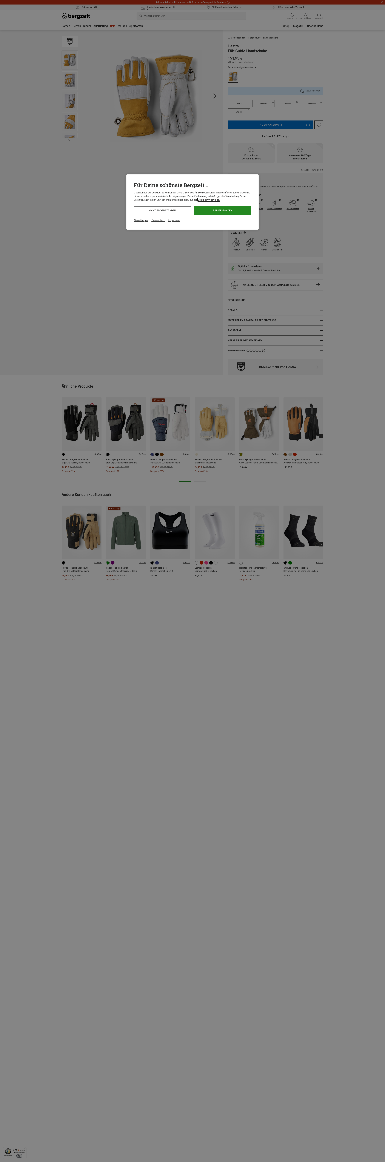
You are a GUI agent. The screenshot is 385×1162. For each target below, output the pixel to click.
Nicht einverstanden (162, 210)
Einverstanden (222, 210)
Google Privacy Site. (209, 199)
